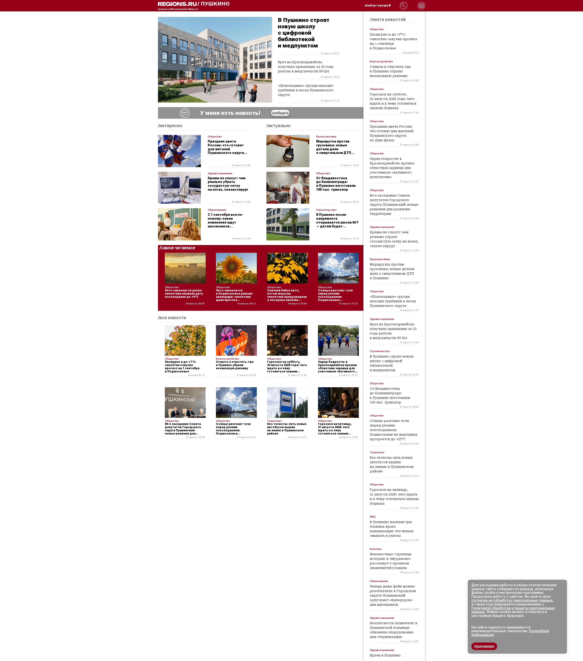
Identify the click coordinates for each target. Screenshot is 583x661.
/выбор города (376, 5)
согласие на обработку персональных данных (512, 600)
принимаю (484, 646)
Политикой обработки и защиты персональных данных (513, 610)
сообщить (280, 113)
